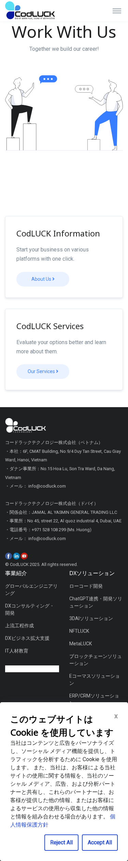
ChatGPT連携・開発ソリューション (95, 602)
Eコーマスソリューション (94, 679)
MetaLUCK (80, 643)
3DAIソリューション (91, 618)
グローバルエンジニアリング (31, 589)
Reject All (61, 842)
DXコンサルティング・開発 (29, 609)
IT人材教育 (16, 651)
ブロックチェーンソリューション (95, 660)
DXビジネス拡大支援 (27, 638)
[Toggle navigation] (117, 10)
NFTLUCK (79, 631)
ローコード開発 (86, 586)
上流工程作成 (19, 625)
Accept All (100, 842)
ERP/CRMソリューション (94, 699)
